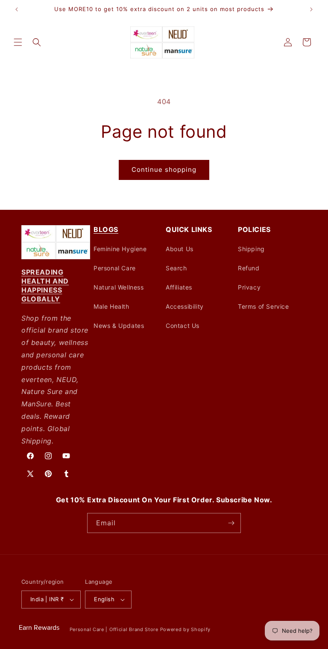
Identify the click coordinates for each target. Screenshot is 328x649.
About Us (179, 248)
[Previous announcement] (16, 9)
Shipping (251, 248)
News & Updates (119, 325)
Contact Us (182, 325)
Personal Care (115, 268)
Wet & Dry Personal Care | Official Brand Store (101, 629)
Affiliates (179, 287)
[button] (18, 42)
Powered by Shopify (185, 629)
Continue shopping (164, 169)
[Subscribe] (231, 523)
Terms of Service (263, 306)
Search (176, 268)
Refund (249, 268)
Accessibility (185, 306)
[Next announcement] (311, 9)
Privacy (249, 287)
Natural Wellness (119, 287)
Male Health (111, 306)
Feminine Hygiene (120, 248)
